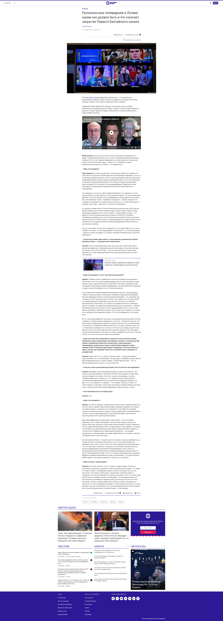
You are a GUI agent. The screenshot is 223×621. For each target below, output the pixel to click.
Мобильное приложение (65, 608)
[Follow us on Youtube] (121, 598)
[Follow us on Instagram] (125, 598)
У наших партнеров (90, 601)
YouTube (87, 611)
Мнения (85, 9)
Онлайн (87, 608)
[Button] (118, 35)
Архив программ (62, 614)
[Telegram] (210, 3)
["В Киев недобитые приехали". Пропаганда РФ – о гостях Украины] (148, 569)
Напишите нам (62, 611)
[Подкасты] (138, 598)
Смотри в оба (138, 546)
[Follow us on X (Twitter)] (117, 598)
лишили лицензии (94, 97)
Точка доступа (89, 598)
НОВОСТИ (99, 546)
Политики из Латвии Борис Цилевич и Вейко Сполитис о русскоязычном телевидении (115, 119)
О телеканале (62, 598)
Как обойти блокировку (65, 604)
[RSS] (133, 598)
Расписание (88, 614)
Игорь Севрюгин (87, 26)
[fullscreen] (139, 147)
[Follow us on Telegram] (129, 598)
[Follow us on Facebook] (113, 598)
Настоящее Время (91, 121)
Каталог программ (63, 601)
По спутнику (88, 604)
